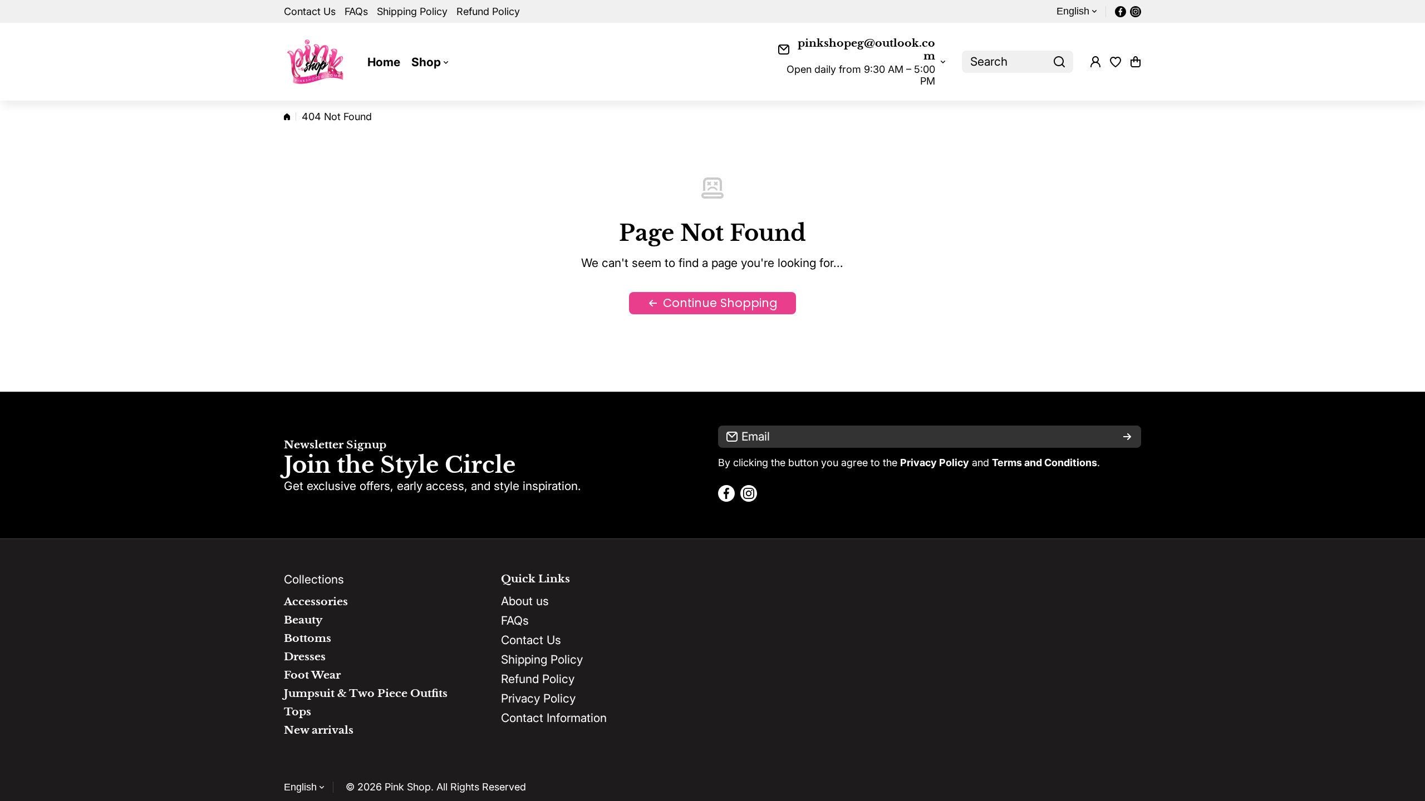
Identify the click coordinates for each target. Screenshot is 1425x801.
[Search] (1059, 62)
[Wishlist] (1115, 61)
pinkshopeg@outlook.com (866, 49)
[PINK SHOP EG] (317, 61)
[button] (1135, 61)
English (1073, 11)
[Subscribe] (1127, 437)
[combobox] (1017, 62)
